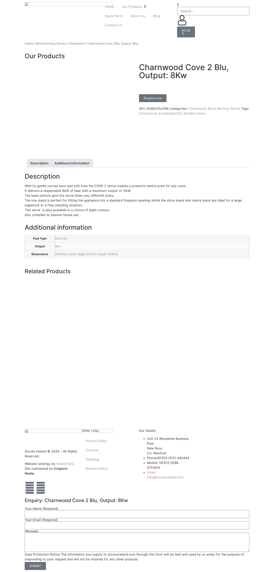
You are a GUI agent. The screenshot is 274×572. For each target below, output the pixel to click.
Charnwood (76, 43)
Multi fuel (61, 238)
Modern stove (194, 113)
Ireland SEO (65, 464)
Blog (156, 16)
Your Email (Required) (41, 519)
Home (109, 7)
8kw (58, 246)
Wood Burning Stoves (51, 43)
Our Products (132, 7)
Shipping (92, 459)
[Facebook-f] (30, 488)
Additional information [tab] (71, 163)
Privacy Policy (96, 441)
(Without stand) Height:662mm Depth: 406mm (87, 254)
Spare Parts (114, 16)
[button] (213, 4)
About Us (138, 16)
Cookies (92, 450)
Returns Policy (97, 469)
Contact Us (113, 25)
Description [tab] (39, 163)
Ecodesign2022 (170, 113)
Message (31, 531)
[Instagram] (41, 488)
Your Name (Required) (41, 508)
